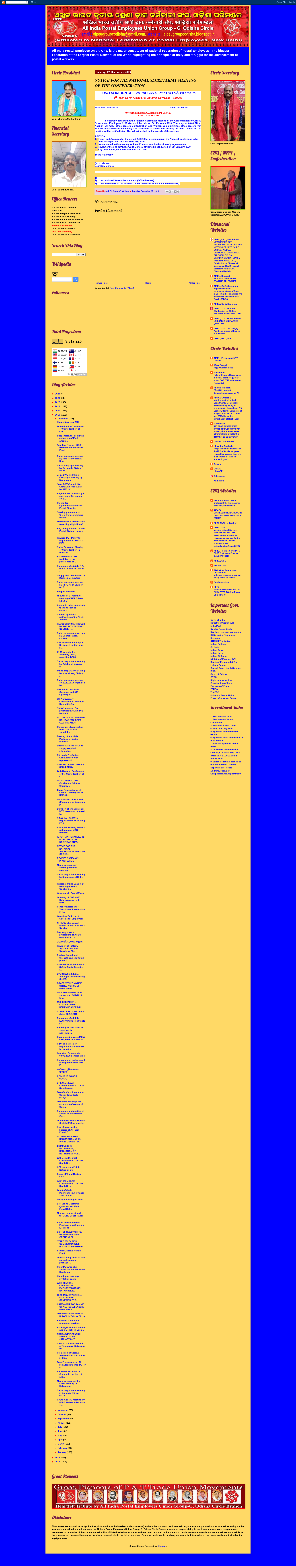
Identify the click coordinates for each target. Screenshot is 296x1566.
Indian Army (216, 650)
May (60, 1435)
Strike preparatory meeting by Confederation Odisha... (71, 636)
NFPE (216, 587)
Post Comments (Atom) (122, 288)
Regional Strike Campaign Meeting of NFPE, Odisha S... (70, 886)
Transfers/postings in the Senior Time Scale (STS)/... (70, 1095)
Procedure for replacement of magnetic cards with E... (71, 1062)
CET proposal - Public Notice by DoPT (68, 1168)
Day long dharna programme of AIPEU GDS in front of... (69, 935)
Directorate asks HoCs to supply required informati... (70, 748)
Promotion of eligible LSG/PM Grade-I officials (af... (71, 1021)
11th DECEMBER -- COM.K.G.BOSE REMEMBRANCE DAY (69, 1004)
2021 (58, 406)
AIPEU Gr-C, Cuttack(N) (226, 328)
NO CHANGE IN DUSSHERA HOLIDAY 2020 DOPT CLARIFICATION (71, 720)
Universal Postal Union (222, 695)
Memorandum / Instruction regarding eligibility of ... (71, 522)
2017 (58, 1461)
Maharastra (219, 423)
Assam (217, 464)
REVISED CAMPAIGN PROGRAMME (67, 859)
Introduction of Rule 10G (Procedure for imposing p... (71, 802)
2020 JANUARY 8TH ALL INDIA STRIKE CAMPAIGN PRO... (69, 1297)
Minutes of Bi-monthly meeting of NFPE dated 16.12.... (70, 598)
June (61, 1431)
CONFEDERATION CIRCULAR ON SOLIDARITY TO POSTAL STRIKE (228, 515)
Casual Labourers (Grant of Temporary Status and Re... (71, 1346)
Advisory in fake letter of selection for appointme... (70, 1030)
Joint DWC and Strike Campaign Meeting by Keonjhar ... (69, 477)
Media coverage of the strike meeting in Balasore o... (68, 1383)
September (64, 1418)
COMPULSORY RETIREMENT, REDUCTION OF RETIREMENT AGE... (68, 1150)
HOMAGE (218, 471)
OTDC (213, 677)
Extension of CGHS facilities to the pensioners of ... (67, 559)
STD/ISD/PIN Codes (220, 641)
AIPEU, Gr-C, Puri (223, 338)
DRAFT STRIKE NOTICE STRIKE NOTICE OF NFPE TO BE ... (69, 986)
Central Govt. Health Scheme (225, 668)
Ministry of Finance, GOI (223, 659)
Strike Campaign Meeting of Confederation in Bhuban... (70, 550)
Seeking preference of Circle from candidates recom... (70, 515)
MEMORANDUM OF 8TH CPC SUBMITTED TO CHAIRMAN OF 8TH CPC (227, 592)
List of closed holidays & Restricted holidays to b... (70, 645)
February (63, 1448)
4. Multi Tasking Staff (221, 728)
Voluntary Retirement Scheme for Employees (70, 917)
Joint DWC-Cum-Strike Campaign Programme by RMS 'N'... (69, 487)
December (63, 418)
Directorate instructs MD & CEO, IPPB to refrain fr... (71, 1038)
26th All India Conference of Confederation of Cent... (70, 429)
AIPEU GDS (219, 527)
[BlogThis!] (169, 191)
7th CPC (214, 692)
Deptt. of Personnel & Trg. (224, 662)
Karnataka (219, 480)
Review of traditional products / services (68, 1321)
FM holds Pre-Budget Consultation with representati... (68, 758)
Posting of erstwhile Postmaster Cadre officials (67, 739)
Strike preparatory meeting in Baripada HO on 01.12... (71, 1393)
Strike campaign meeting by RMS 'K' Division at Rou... (70, 459)
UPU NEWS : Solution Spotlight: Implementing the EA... (71, 976)
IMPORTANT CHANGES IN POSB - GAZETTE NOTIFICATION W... (70, 839)
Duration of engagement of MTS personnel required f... (71, 811)
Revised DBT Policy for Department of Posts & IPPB (70, 540)
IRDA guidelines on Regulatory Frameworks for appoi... (70, 1046)
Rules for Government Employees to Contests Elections (70, 1225)
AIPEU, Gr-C (220, 561)
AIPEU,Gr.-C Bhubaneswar (227, 318)
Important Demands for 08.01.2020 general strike (71, 1054)
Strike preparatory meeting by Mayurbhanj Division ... (71, 673)
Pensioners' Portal (220, 686)
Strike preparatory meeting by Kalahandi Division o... (71, 664)
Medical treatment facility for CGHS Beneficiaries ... (70, 1216)
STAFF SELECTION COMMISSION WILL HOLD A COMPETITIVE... (70, 1244)
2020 (58, 410)
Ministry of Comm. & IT (222, 623)
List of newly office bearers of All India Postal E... (68, 1130)
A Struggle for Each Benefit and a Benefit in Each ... (71, 1328)
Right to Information (221, 680)
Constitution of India (221, 683)
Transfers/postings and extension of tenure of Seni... (70, 1104)
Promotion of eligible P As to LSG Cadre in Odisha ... (70, 568)
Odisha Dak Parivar (224, 441)
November (63, 1410)
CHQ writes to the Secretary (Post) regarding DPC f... (67, 654)
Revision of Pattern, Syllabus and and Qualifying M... (67, 948)
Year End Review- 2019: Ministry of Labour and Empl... (70, 447)
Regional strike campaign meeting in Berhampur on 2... (70, 496)
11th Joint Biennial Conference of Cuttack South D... (70, 1160)
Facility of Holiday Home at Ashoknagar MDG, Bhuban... (71, 830)
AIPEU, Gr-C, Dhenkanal (226, 239)
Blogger (162, 1546)
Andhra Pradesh (222, 387)
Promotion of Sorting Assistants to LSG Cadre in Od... (71, 1355)
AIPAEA (218, 510)
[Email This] (166, 191)
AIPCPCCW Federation (225, 523)
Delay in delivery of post (70, 1199)
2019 (58, 415)
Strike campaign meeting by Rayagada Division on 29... (70, 468)
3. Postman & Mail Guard (223, 725)
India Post (215, 626)
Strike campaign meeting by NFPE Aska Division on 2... (70, 585)
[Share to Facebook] (175, 191)
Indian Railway (218, 644)
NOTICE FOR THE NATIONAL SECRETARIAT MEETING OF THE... (71, 850)
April (60, 1439)
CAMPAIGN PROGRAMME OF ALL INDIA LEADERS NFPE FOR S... (70, 1307)
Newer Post (101, 283)
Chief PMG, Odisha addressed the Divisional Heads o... (71, 1269)
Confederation (221, 582)
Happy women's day (223, 368)
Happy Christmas (66, 591)
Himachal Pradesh (223, 446)
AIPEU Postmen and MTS (227, 551)
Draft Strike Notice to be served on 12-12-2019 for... (69, 995)
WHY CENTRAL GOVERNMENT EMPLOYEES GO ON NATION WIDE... (68, 1287)
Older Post (194, 283)
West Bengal (220, 365)
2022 (58, 402)
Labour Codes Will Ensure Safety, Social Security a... (70, 967)
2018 (58, 1457)
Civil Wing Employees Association (225, 571)
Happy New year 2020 (68, 422)
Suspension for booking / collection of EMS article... (70, 438)
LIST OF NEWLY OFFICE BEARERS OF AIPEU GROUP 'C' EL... (69, 1234)
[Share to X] (172, 191)
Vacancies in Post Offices (70, 893)
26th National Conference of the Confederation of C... (70, 774)
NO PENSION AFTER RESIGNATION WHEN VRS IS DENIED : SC (69, 1139)
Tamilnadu (219, 372)
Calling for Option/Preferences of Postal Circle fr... (69, 505)
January (62, 1452)
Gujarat (217, 468)
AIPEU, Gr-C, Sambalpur (226, 286)
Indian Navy (216, 653)
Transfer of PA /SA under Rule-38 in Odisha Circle (71, 1314)
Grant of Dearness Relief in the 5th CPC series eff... (71, 1121)
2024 (58, 393)
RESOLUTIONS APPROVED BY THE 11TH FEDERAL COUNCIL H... (71, 626)
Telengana (219, 476)
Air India (214, 647)
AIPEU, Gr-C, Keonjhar (225, 304)
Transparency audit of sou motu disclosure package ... (71, 1260)
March (61, 1444)
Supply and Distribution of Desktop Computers (71, 576)
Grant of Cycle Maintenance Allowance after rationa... (70, 1193)
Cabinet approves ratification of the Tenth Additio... (70, 617)
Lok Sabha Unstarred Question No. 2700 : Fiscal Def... (68, 1206)
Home (148, 283)
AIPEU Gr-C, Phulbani (225, 308)
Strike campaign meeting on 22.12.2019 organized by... (71, 683)
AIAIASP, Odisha (222, 397)
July (60, 1427)
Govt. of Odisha (218, 674)
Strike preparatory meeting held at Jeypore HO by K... (71, 877)
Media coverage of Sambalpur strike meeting (67, 867)
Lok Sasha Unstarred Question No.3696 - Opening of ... (68, 692)
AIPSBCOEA (220, 565)
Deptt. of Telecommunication (225, 632)
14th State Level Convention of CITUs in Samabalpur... (70, 1085)
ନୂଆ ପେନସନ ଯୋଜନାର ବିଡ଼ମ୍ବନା (67, 1077)
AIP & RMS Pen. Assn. (225, 500)
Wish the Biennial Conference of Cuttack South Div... (70, 1183)
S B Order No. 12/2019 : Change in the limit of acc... (69, 1374)
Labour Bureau (218, 665)
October (62, 1414)
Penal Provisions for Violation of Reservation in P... (71, 909)
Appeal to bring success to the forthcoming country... (71, 608)
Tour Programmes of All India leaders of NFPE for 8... (71, 1365)
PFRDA (214, 689)
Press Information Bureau (223, 698)
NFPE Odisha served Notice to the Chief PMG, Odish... (71, 925)
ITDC (213, 671)
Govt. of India (217, 620)
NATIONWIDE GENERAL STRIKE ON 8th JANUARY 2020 (69, 1337)
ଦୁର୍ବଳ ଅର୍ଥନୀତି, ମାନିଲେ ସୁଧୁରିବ (70, 941)
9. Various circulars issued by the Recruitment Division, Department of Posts (225, 764)
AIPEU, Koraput (222, 276)
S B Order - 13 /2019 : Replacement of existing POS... (71, 821)
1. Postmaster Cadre (221, 716)
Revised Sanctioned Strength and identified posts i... (70, 958)
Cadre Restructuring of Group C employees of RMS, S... (70, 792)
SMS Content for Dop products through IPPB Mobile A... (70, 711)
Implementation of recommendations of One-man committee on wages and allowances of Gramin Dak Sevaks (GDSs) (228, 293)
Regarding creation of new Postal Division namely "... (71, 531)
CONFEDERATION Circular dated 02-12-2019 (70, 1012)
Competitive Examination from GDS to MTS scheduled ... (70, 729)
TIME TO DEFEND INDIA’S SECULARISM (70, 765)
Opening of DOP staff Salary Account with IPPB (68, 900)
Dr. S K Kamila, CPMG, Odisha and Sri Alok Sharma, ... (68, 783)
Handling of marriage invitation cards (68, 1277)
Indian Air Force (218, 656)
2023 (58, 398)
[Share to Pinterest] (178, 191)
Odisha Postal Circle (221, 629)
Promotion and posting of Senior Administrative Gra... (70, 1113)
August (62, 1423)
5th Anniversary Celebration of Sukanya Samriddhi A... (70, 701)
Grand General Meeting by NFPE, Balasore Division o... (71, 1402)
